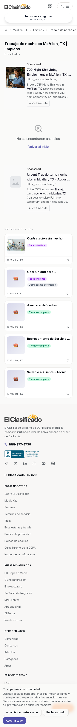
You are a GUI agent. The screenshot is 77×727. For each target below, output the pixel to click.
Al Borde (9, 613)
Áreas (8, 665)
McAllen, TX (20, 30)
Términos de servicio (17, 514)
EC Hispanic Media (15, 573)
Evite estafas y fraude (17, 527)
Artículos (9, 652)
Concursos (11, 645)
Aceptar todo (14, 720)
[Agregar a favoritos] (68, 260)
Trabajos (9, 507)
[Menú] (65, 6)
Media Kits (10, 500)
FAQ (7, 682)
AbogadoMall (12, 606)
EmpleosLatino (13, 586)
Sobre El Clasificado (16, 493)
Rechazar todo (55, 712)
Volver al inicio (38, 147)
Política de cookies (16, 540)
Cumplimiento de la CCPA (20, 547)
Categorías (11, 659)
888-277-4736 (20, 444)
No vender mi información (20, 554)
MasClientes (11, 599)
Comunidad (11, 638)
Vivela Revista (13, 620)
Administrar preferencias (22, 712)
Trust (7, 520)
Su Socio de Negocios (18, 593)
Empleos (38, 30)
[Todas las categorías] (50, 6)
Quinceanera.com (15, 579)
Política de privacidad (17, 534)
